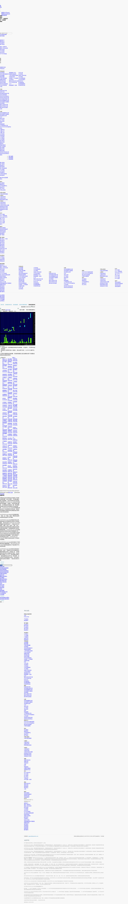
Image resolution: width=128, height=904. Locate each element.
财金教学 (26, 620)
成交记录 (2, 584)
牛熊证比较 (26, 750)
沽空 (1, 583)
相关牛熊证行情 (27, 695)
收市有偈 (26, 807)
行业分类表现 (27, 652)
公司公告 (26, 663)
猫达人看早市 (27, 804)
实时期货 (26, 646)
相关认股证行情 (27, 693)
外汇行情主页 (27, 772)
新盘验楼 (26, 827)
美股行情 (26, 761)
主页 (25, 615)
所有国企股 (26, 655)
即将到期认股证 (27, 745)
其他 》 (14, 357)
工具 (25, 789)
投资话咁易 (26, 814)
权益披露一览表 (27, 674)
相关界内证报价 (27, 696)
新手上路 (10, 492)
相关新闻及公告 (3, 591)
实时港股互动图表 (28, 691)
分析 (25, 764)
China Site (26, 616)
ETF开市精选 (27, 811)
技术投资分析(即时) (4, 598)
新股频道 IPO (27, 673)
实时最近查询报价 (4, 567)
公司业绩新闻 (27, 667)
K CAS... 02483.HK (15, 439)
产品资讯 (26, 619)
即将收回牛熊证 (27, 753)
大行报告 (26, 668)
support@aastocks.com (33, 836)
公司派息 (26, 666)
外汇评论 (26, 735)
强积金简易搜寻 (27, 794)
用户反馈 (26, 628)
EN (1, 7)
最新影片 (26, 803)
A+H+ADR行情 (27, 678)
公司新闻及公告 (27, 713)
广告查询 (26, 636)
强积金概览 (26, 792)
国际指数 (26, 643)
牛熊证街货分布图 (28, 751)
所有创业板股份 (27, 657)
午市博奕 (26, 808)
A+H (25, 675)
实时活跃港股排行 (28, 648)
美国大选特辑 (27, 815)
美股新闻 (26, 766)
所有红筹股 (26, 656)
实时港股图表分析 (28, 689)
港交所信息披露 (27, 724)
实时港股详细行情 (28, 688)
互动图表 (2, 577)
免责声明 (2, 493)
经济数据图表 (27, 682)
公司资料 (2, 594)
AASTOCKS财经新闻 (29, 721)
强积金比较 (26, 795)
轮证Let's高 (26, 820)
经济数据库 (26, 681)
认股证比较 (26, 743)
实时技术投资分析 (4, 572)
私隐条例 (26, 639)
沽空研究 (26, 664)
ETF (25, 662)
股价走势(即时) (3, 579)
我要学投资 (26, 822)
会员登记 (26, 624)
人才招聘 (26, 635)
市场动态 (26, 762)
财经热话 (26, 817)
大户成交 (2, 586)
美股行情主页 (27, 760)
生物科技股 (26, 660)
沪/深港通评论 (27, 732)
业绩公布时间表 (27, 670)
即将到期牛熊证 (27, 754)
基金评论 (26, 734)
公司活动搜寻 (27, 671)
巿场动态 (26, 778)
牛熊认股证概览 (27, 738)
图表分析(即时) (3, 576)
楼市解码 (26, 829)
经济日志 (26, 679)
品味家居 (26, 825)
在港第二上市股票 (28, 659)
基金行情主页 (27, 783)
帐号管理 (26, 625)
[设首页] (63, 1)
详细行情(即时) (3, 573)
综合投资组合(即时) (4, 597)
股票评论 (26, 731)
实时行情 (2, 566)
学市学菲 (26, 810)
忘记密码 (26, 627)
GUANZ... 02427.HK (10, 439)
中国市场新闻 (27, 725)
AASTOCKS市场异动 (29, 714)
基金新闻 (26, 786)
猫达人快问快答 (27, 806)
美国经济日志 (27, 769)
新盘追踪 (26, 828)
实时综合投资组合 (4, 570)
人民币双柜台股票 (28, 650)
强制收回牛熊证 (27, 756)
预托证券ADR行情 (28, 677)
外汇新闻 (26, 775)
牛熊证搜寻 (26, 749)
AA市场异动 (3, 593)
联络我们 (26, 630)
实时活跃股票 (3, 569)
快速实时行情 (27, 686)
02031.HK (8, 309)
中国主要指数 (27, 645)
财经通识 (26, 824)
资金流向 (2, 587)
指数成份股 (26, 653)
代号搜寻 (2, 563)
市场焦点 (26, 818)
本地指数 (26, 642)
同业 (1, 588)
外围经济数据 (27, 768)
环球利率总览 (27, 684)
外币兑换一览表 (27, 779)
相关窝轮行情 (3, 580)
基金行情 (26, 784)
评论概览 (26, 729)
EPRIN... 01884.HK (15, 428)
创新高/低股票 (27, 649)
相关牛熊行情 (3, 581)
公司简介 (26, 634)
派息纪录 (2, 574)
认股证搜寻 (26, 742)
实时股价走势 (27, 703)
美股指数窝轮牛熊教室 (29, 821)
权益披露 (2, 590)
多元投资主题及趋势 (29, 813)
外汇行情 (26, 773)
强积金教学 (26, 797)
